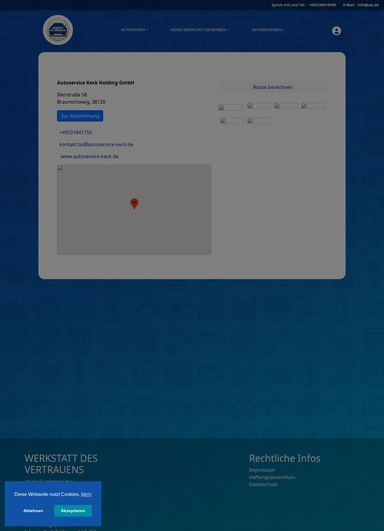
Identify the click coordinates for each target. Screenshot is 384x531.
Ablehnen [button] (33, 510)
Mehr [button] (86, 494)
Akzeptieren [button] (73, 510)
